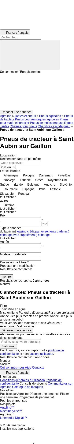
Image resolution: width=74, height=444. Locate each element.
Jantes (4, 126)
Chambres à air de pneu (54, 126)
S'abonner (8, 346)
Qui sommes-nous (12, 367)
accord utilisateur (41, 353)
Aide (28, 367)
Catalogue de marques (27, 387)
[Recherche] (30, 55)
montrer (7, 276)
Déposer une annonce (16, 330)
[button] (37, 92)
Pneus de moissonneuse (46, 122)
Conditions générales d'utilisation (22, 380)
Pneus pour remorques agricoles (37, 119)
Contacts (38, 367)
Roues (68, 122)
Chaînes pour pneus (23, 126)
